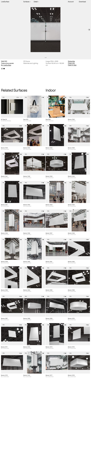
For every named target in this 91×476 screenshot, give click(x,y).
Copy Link (71, 63)
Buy (4, 97)
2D (17, 97)
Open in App (72, 65)
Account (71, 1)
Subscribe (71, 61)
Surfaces (26, 2)
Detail (35, 2)
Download (82, 1)
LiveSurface (5, 2)
